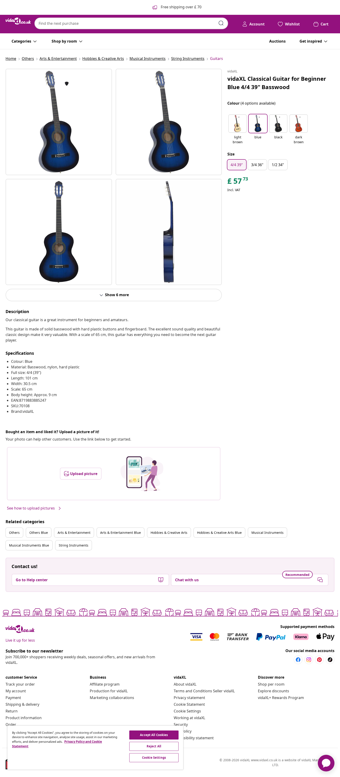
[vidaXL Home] (18, 21)
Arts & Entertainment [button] (74, 532)
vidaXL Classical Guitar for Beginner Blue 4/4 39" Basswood (276, 83)
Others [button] (14, 532)
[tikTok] (330, 659)
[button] (237, 129)
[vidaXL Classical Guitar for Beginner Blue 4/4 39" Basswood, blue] (58, 122)
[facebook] (298, 659)
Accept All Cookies (154, 735)
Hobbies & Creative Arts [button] (169, 532)
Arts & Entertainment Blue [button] (120, 532)
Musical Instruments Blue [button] (29, 545)
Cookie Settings (187, 711)
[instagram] (308, 659)
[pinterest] (319, 659)
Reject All (154, 746)
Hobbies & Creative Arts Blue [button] (219, 532)
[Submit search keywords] (221, 23)
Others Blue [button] (38, 532)
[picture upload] (141, 473)
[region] (95, 748)
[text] (238, 182)
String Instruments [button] (73, 545)
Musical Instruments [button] (267, 532)
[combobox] (131, 23)
